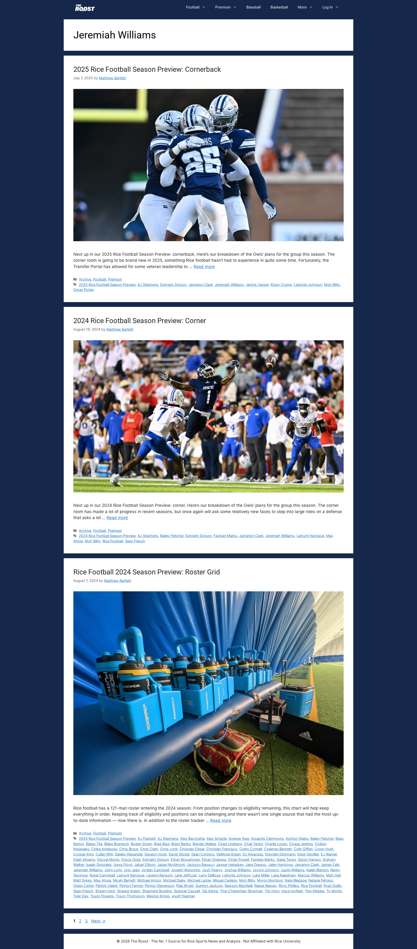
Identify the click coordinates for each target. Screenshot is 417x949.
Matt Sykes (82, 880)
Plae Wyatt (185, 886)
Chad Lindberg (230, 844)
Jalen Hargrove (280, 864)
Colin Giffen (303, 849)
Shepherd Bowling (157, 891)
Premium (223, 7)
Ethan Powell (238, 859)
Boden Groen (141, 844)
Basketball (279, 7)
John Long (113, 870)
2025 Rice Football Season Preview (107, 285)
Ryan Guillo (332, 886)
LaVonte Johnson (308, 285)
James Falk (330, 864)
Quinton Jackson (209, 886)
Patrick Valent (107, 886)
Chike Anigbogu (104, 849)
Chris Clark (149, 849)
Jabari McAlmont (171, 864)
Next (98, 921)
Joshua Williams (237, 870)
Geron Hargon (309, 859)
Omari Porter (83, 290)
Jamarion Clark (200, 285)
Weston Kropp (158, 896)
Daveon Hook (156, 854)
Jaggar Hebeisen (229, 864)
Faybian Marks (225, 536)
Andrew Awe (239, 838)
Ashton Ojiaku (297, 838)
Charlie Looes (276, 844)
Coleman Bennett (278, 849)
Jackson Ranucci (200, 864)
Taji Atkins (210, 891)
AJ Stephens (148, 285)
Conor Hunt (323, 849)
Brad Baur (161, 844)
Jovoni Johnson (266, 870)
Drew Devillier (308, 854)
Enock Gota (130, 859)
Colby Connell (250, 849)
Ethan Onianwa (214, 859)
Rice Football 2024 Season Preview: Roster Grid (146, 572)
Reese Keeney (265, 886)
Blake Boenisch (116, 844)
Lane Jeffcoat (185, 875)
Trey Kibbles (315, 891)
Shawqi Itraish (128, 891)
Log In (327, 7)
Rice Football (113, 541)
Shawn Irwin (105, 891)
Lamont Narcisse (310, 536)
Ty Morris (334, 891)
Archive (85, 279)
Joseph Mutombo (185, 870)
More (302, 7)
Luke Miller (260, 875)
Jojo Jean (131, 870)
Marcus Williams (311, 875)
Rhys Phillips (289, 886)
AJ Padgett (147, 838)
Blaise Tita (94, 844)
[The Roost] (85, 7)
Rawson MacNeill (238, 886)
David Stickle (179, 854)
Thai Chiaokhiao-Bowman (241, 891)
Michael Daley (174, 880)
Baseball (253, 7)
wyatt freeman (183, 896)
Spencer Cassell (187, 891)
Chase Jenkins (301, 844)
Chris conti (169, 849)
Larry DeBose (209, 875)
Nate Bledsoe (295, 880)
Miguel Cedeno (225, 880)
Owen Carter (83, 886)
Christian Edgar (192, 849)
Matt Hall (333, 875)
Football (193, 7)
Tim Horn (271, 891)
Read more (204, 266)
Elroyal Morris (108, 859)
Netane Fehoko (320, 880)
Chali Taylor (253, 844)
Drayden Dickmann (280, 854)
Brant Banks (181, 844)
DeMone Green (228, 854)
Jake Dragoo (255, 864)
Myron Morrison (270, 880)
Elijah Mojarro (84, 859)
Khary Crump (281, 285)
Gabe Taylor (286, 859)
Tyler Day (80, 896)
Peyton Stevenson (159, 886)
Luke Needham (283, 875)
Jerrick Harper (257, 285)
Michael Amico (149, 880)
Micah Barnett (124, 880)
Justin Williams (293, 870)
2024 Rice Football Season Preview (107, 536)
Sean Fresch (135, 541)
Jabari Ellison (144, 864)
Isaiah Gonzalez (99, 864)
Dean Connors (203, 854)
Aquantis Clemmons (267, 838)
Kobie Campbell (102, 875)
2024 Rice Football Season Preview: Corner (139, 321)
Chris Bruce (128, 849)
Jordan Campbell (155, 870)
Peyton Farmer (131, 886)
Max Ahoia (102, 880)
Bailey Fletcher (171, 536)
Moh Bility (332, 285)
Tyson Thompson (130, 896)
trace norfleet (292, 891)
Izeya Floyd (123, 864)
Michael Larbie (199, 880)
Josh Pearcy (212, 870)
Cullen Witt (104, 854)
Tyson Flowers (102, 896)
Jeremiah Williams (229, 285)
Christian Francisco (221, 849)
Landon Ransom (159, 875)
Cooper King (83, 854)
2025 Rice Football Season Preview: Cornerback (147, 69)
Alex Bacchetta (192, 838)
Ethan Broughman (185, 859)
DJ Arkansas (253, 854)
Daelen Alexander (129, 854)
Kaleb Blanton (317, 870)
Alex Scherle (217, 838)
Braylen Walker (204, 844)
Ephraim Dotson (173, 285)
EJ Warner (329, 854)
